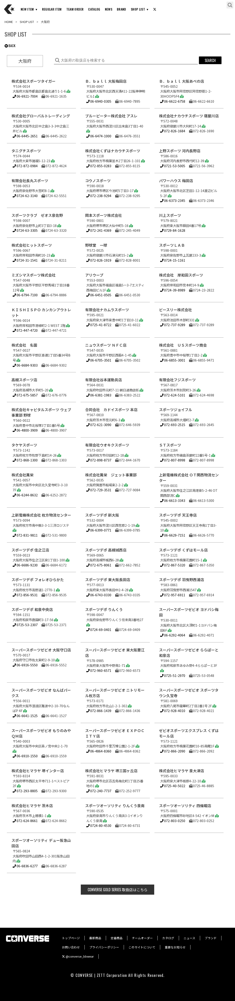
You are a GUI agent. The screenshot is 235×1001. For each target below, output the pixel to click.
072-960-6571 (100, 670)
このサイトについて (142, 947)
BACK (11, 45)
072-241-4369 (100, 230)
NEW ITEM (27, 9)
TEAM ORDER (75, 9)
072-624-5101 (174, 395)
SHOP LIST (138, 9)
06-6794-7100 (27, 294)
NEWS (108, 9)
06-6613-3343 (174, 500)
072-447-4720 (27, 330)
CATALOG (94, 9)
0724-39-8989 (174, 290)
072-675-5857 (27, 395)
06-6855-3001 (174, 360)
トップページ (71, 938)
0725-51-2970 (174, 675)
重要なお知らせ (175, 947)
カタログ (168, 938)
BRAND (121, 9)
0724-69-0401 (100, 629)
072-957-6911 (174, 594)
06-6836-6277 (27, 865)
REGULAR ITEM (52, 9)
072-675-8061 (100, 565)
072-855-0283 (100, 165)
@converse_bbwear (79, 956)
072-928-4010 (174, 710)
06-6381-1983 (100, 395)
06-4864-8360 (100, 751)
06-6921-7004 (27, 96)
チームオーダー (142, 938)
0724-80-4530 (100, 825)
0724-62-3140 (27, 195)
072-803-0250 (174, 820)
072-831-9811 (27, 535)
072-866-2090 (174, 751)
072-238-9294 (100, 195)
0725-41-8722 (100, 324)
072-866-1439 (100, 710)
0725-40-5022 (174, 785)
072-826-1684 (174, 130)
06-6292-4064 (174, 635)
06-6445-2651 (27, 135)
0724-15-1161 (174, 260)
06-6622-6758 (174, 101)
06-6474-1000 (100, 135)
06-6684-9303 (27, 365)
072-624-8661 (27, 820)
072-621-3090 (100, 424)
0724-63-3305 (27, 230)
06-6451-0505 (100, 294)
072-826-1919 (100, 260)
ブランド (211, 938)
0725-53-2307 (27, 624)
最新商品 (95, 938)
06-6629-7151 (174, 535)
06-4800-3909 (27, 430)
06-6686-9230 (27, 565)
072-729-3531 (100, 489)
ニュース (189, 938)
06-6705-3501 (100, 360)
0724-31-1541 (27, 260)
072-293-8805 (27, 790)
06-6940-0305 (100, 101)
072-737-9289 (174, 324)
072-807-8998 (174, 460)
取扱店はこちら (118, 889)
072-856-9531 (27, 594)
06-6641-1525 (27, 715)
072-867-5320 (174, 565)
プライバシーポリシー (104, 947)
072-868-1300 (27, 460)
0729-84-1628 (174, 230)
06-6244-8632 (27, 494)
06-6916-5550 (27, 664)
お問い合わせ (71, 947)
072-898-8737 (100, 460)
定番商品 (117, 938)
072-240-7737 (100, 790)
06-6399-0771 (100, 530)
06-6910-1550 (27, 755)
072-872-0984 (27, 165)
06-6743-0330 (100, 594)
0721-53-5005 (174, 165)
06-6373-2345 (174, 200)
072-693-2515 (174, 424)
